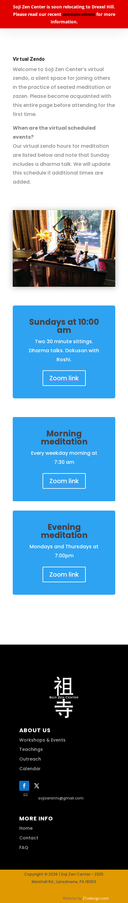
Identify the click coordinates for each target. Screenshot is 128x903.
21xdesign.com (96, 898)
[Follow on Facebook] (24, 786)
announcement (78, 14)
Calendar (30, 769)
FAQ (23, 847)
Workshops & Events (42, 740)
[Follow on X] (37, 786)
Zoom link (64, 378)
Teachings (31, 749)
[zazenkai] (64, 285)
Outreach (30, 759)
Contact (28, 838)
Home (26, 828)
